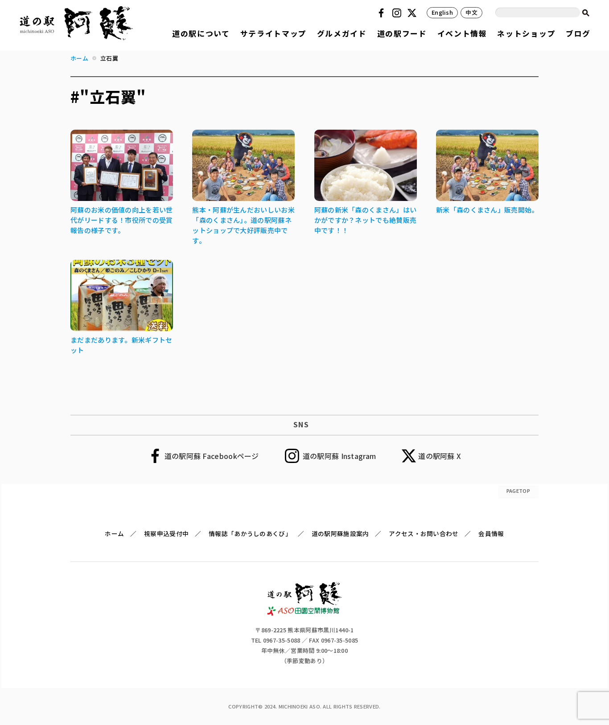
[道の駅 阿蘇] (304, 613)
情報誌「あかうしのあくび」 (250, 533)
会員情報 (491, 533)
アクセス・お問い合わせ (423, 533)
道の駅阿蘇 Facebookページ (212, 456)
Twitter (413, 12)
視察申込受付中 (166, 533)
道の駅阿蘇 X (439, 456)
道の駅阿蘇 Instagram (339, 456)
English (442, 12)
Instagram (398, 12)
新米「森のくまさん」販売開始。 (487, 209)
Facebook (382, 12)
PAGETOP (518, 490)
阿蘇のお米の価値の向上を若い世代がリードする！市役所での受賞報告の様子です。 (121, 220)
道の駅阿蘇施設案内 (340, 533)
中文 (471, 12)
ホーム (114, 533)
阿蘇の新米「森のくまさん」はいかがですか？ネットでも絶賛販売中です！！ (365, 220)
